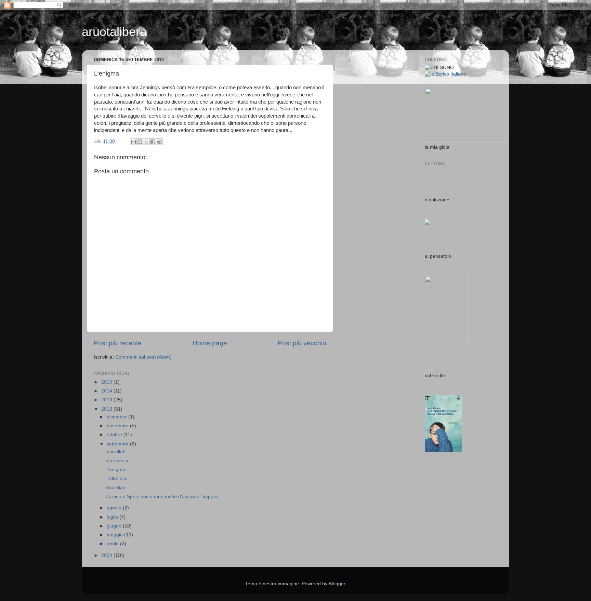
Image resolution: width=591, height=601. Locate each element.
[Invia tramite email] (133, 141)
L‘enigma (115, 469)
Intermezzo (117, 460)
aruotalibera (114, 32)
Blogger (337, 583)
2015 (107, 382)
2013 (107, 399)
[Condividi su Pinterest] (159, 141)
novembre (118, 425)
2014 (107, 390)
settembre (118, 443)
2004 (107, 555)
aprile (113, 543)
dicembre (117, 416)
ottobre (115, 434)
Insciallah (115, 451)
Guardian (115, 487)
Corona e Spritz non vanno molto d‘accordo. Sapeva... (164, 496)
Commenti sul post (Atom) (143, 357)
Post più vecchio (302, 343)
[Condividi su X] (146, 141)
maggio (115, 534)
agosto (115, 507)
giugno (115, 526)
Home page (210, 343)
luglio (113, 517)
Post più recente (118, 343)
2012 (107, 409)
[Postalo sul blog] (139, 141)
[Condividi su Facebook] (152, 141)
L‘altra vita (116, 478)
